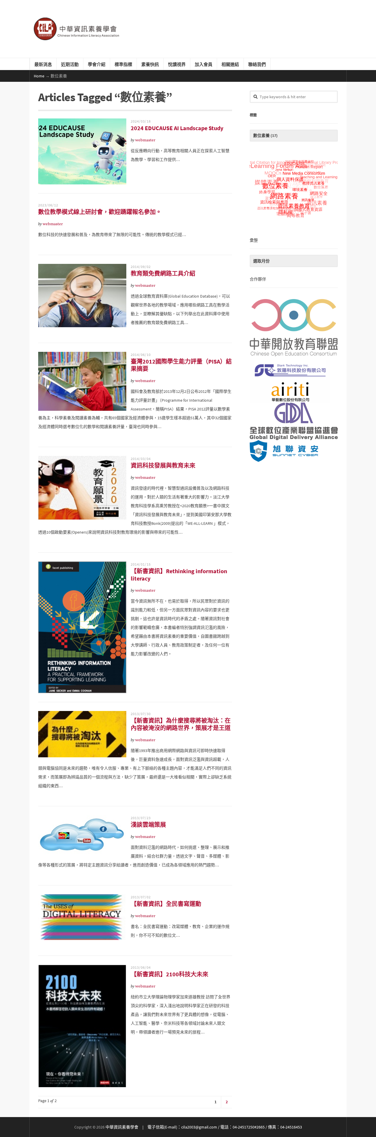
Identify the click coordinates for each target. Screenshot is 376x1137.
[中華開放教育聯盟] (294, 327)
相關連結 (230, 64)
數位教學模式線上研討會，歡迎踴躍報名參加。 (100, 211)
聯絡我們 (257, 64)
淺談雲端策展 (148, 824)
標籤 (253, 115)
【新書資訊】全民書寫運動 (166, 903)
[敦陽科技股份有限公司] (294, 370)
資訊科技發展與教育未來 (163, 465)
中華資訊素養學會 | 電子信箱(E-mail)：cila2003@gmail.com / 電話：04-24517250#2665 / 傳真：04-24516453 (203, 1127)
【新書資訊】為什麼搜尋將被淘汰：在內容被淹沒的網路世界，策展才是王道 (181, 724)
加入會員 (203, 64)
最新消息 (43, 64)
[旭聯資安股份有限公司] (294, 451)
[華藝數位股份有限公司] (294, 392)
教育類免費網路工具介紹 (163, 273)
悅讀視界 (177, 64)
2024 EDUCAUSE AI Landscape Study (177, 128)
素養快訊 (150, 64)
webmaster (145, 140)
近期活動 (70, 64)
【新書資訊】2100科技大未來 (169, 974)
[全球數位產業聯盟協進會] (294, 421)
